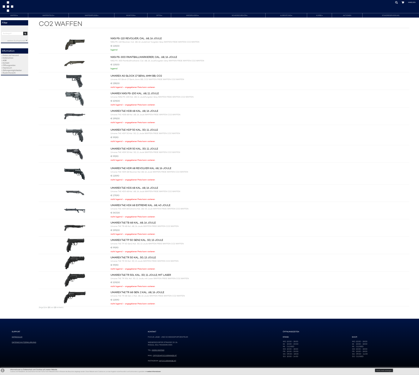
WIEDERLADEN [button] (192, 15)
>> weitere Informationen (153, 371)
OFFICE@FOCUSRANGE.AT (165, 355)
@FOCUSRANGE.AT (167, 361)
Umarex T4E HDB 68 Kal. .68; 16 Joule (134, 110)
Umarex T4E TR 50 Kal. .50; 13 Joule (133, 257)
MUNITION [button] (130, 15)
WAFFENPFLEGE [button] (91, 15)
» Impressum (7, 68)
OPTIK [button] (158, 15)
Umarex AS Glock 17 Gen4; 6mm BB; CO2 (136, 75)
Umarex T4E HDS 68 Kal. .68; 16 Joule (134, 187)
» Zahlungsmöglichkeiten (12, 70)
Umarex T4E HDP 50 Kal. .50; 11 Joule (134, 129)
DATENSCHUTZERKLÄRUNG (24, 342)
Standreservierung (390, 15)
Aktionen (347, 15)
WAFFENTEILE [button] (47, 15)
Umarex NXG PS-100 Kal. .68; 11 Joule (135, 93)
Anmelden (412, 2)
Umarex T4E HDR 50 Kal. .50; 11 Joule (134, 148)
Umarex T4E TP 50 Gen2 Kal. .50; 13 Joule (137, 239)
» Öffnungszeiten (8, 65)
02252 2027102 (158, 350)
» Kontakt (5, 63)
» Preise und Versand (10, 55)
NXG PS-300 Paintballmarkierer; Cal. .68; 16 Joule (144, 56)
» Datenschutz (7, 58)
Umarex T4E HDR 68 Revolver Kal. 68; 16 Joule (141, 168)
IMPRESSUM (17, 337)
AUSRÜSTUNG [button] (285, 15)
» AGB (4, 60)
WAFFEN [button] (13, 15)
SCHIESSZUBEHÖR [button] (239, 15)
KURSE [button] (318, 15)
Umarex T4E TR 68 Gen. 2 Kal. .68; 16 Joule (137, 292)
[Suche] (25, 33)
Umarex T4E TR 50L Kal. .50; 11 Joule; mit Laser (141, 274)
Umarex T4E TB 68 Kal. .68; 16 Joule (133, 222)
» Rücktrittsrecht (9, 73)
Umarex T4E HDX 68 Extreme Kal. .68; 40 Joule (140, 205)
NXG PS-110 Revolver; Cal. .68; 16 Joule (136, 38)
